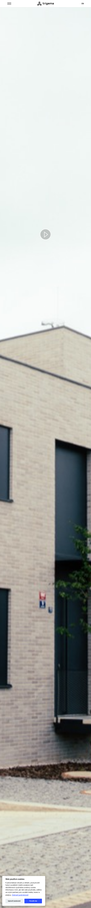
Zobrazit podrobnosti (20, 895)
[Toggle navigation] (9, 3)
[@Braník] (45, 4)
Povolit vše (33, 901)
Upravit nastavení (14, 901)
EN (83, 4)
